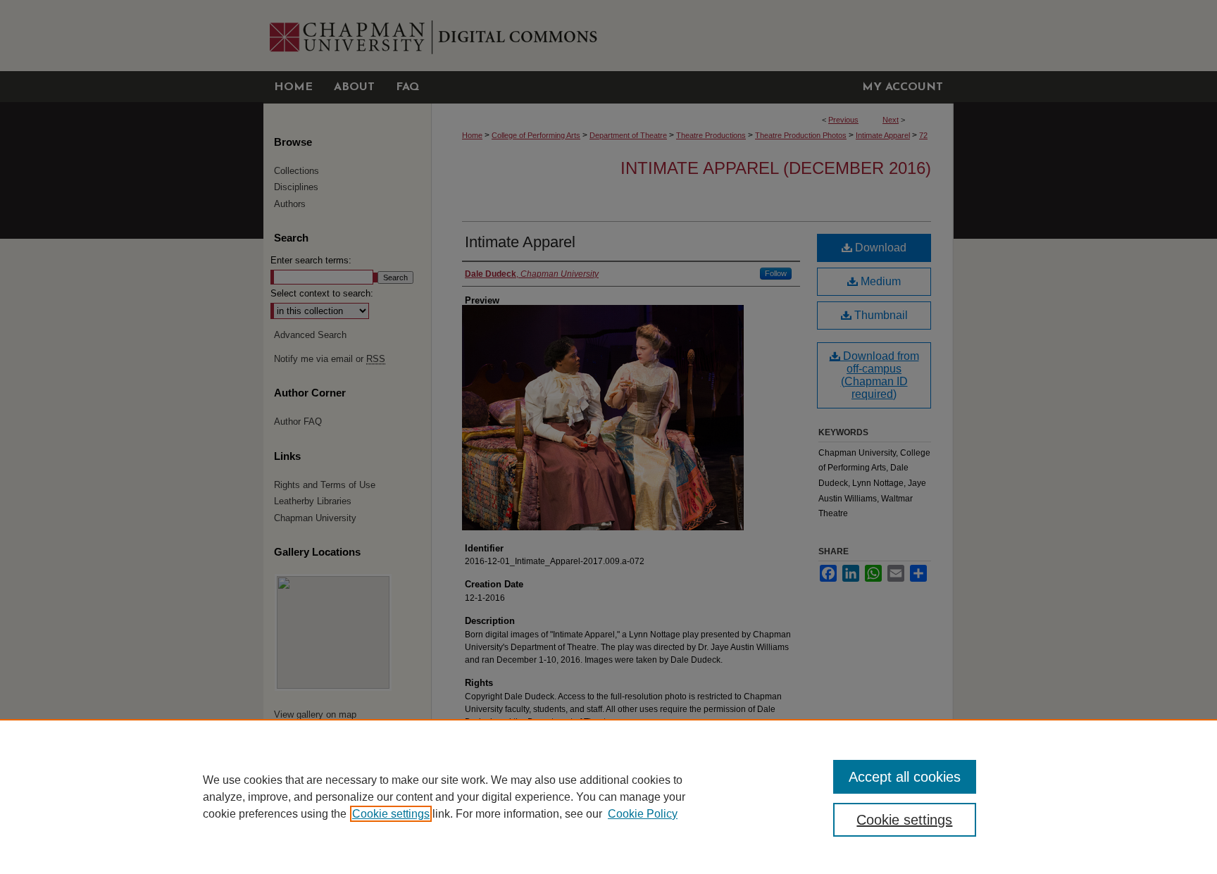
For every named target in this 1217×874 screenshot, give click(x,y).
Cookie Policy (643, 814)
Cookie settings (391, 814)
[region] (608, 796)
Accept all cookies (905, 777)
